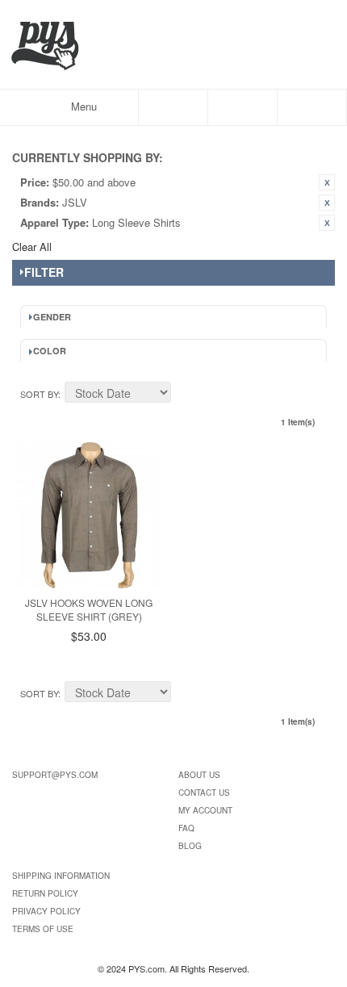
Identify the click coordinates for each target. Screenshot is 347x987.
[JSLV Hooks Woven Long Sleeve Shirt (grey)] (89, 515)
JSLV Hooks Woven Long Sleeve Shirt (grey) (89, 609)
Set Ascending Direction (186, 395)
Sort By (39, 393)
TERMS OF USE (42, 929)
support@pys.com (55, 774)
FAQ (186, 828)
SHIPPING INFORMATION (61, 875)
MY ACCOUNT (205, 810)
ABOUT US (199, 774)
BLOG (190, 845)
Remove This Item (327, 182)
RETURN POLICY (45, 893)
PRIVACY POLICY (46, 911)
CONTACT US (204, 792)
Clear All (32, 246)
